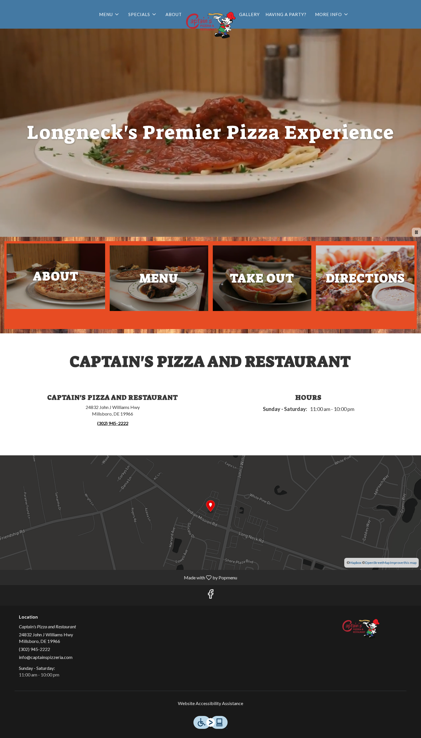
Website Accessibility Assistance (210, 703)
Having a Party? (285, 14)
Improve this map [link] (403, 562)
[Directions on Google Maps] (210, 512)
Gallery (249, 14)
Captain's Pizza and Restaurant (361, 627)
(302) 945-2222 (34, 649)
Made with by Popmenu (120, 577)
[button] (109, 14)
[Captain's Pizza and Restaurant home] (210, 22)
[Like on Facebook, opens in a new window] (210, 595)
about (174, 14)
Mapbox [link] (355, 562)
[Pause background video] (416, 232)
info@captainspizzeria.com (45, 657)
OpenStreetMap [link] (377, 562)
